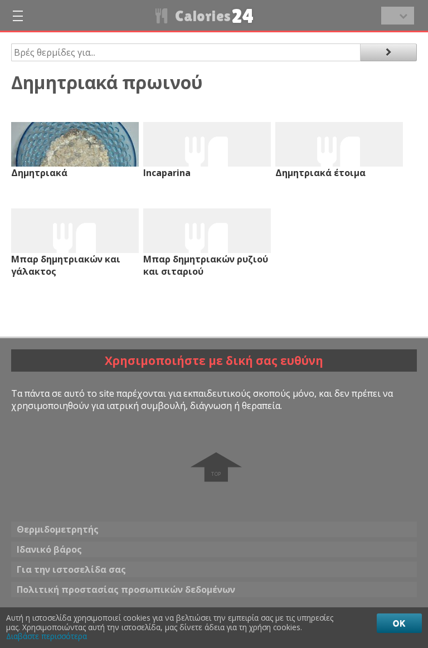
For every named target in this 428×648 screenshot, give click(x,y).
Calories (213, 16)
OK (399, 622)
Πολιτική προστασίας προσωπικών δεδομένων (126, 589)
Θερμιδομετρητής (58, 529)
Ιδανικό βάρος (49, 549)
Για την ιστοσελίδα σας (71, 569)
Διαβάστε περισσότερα (46, 636)
